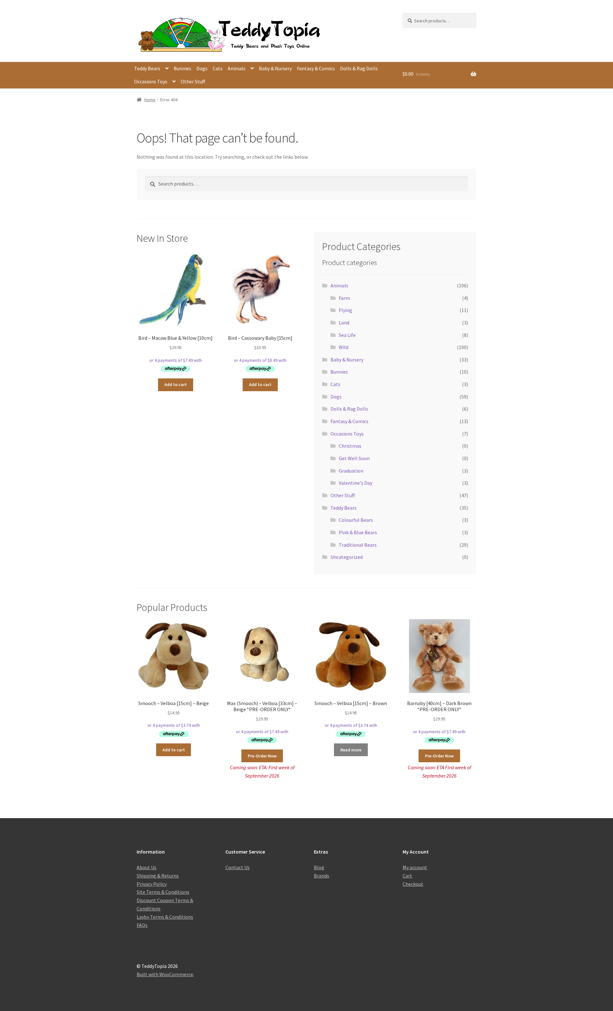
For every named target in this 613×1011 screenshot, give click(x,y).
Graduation (351, 470)
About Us (146, 867)
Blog (319, 867)
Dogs (202, 68)
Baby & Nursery (275, 68)
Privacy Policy (152, 884)
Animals (237, 68)
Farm (344, 298)
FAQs (142, 925)
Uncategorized (346, 557)
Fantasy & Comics (316, 68)
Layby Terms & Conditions (165, 917)
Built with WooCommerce (165, 974)
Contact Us (237, 867)
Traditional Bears (358, 545)
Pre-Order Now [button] (262, 756)
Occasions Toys (150, 81)
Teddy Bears (147, 68)
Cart (407, 875)
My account (415, 867)
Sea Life (347, 335)
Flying (345, 310)
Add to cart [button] (175, 384)
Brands (321, 875)
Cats (218, 68)
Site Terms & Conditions (163, 892)
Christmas (350, 446)
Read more (350, 750)
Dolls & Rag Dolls (359, 68)
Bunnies (182, 68)
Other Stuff (193, 81)
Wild (343, 347)
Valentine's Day (355, 483)
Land (344, 322)
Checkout (413, 884)
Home (149, 100)
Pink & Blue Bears (358, 532)
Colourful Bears (356, 520)
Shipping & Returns (158, 875)
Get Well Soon (354, 458)
